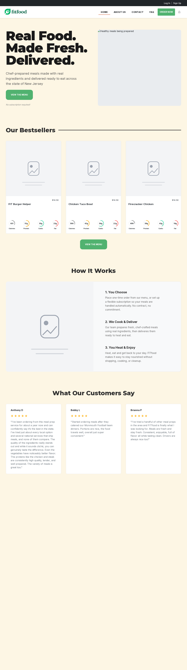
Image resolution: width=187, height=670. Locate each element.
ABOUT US (120, 12)
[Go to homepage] (16, 13)
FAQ (151, 12)
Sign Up (177, 3)
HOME (104, 12)
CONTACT (138, 12)
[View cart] (179, 12)
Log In (167, 3)
